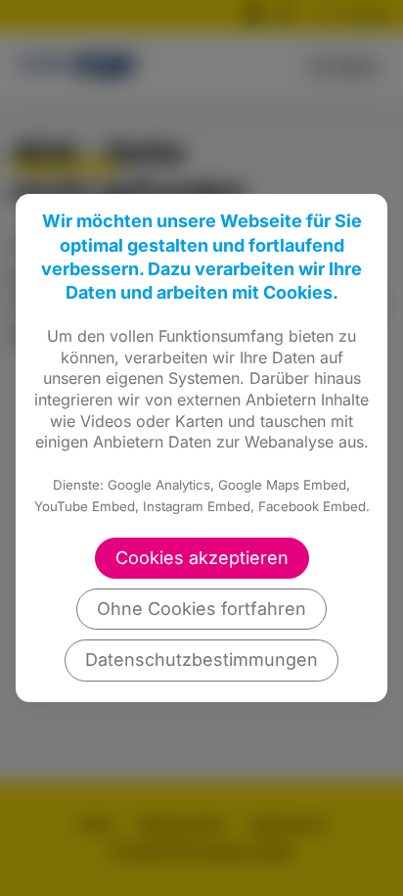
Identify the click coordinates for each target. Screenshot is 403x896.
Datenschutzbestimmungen (201, 659)
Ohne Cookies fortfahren (201, 608)
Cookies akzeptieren (202, 557)
